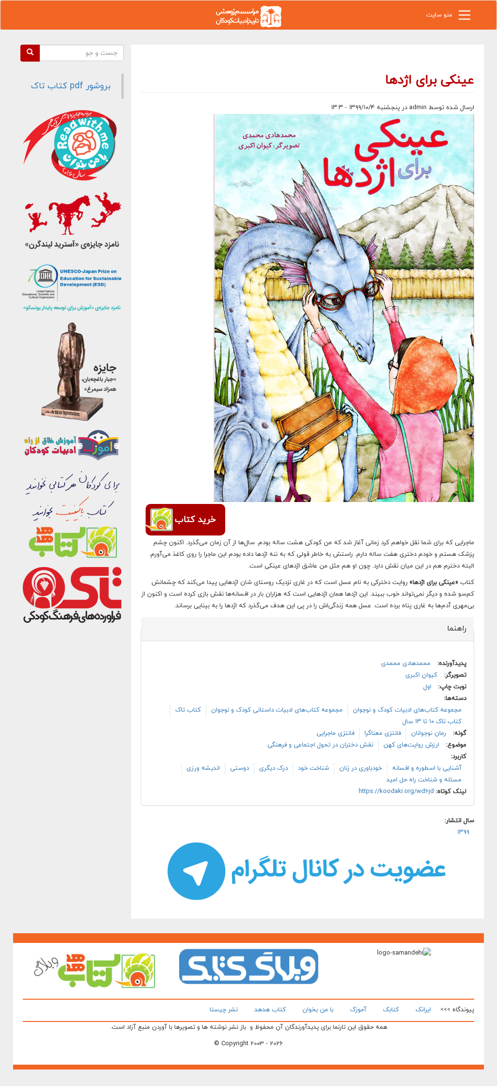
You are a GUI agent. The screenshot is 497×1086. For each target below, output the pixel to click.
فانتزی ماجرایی (335, 733)
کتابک (391, 1009)
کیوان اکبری (421, 675)
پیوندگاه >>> (457, 1009)
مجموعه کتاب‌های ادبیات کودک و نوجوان (407, 710)
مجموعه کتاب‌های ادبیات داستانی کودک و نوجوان (277, 710)
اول (427, 686)
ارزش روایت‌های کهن (411, 745)
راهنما (451, 628)
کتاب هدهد (270, 1009)
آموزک (358, 1009)
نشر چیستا (224, 1009)
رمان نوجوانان (428, 733)
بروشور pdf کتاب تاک (71, 86)
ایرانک (423, 1009)
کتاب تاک (188, 710)
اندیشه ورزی (203, 768)
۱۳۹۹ (463, 832)
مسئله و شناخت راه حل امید (424, 780)
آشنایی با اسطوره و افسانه (427, 768)
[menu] (464, 17)
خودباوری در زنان (360, 768)
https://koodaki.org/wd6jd (396, 791)
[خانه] (248, 16)
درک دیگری (273, 768)
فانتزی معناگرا (382, 733)
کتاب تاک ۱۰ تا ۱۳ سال (432, 721)
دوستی (239, 768)
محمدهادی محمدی (406, 663)
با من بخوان (317, 1009)
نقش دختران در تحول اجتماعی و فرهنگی (320, 745)
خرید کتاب (195, 520)
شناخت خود (313, 768)
